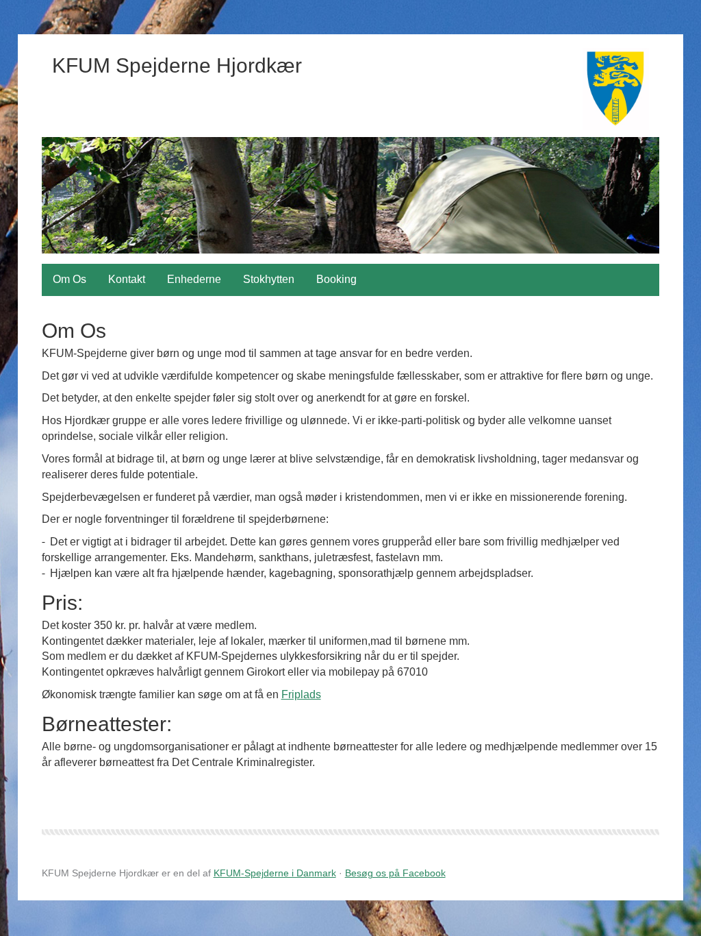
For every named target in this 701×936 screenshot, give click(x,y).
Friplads (301, 694)
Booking (336, 279)
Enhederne (194, 279)
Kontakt (126, 279)
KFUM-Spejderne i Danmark (275, 872)
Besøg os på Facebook (395, 872)
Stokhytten (268, 279)
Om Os (69, 279)
